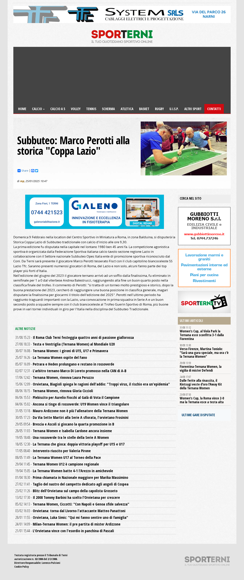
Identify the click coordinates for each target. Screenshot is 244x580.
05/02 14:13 (72, 504)
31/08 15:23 (74, 337)
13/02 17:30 (67, 497)
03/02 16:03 (70, 510)
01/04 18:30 (71, 477)
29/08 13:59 (201, 367)
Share (24, 170)
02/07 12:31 (70, 370)
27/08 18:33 (65, 344)
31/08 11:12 (202, 333)
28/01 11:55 (71, 517)
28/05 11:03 (63, 430)
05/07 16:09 (64, 364)
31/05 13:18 (71, 410)
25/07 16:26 (51, 357)
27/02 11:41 (71, 484)
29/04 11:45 (57, 464)
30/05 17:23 (71, 417)
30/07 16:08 (61, 350)
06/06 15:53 (67, 397)
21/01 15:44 (64, 530)
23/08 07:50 (202, 398)
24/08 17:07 (201, 382)
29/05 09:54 (64, 424)
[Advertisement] (122, 75)
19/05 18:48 (62, 437)
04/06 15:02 (72, 404)
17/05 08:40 (53, 450)
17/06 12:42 (54, 377)
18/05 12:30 (69, 444)
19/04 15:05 (64, 470)
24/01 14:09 (67, 524)
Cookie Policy (21, 566)
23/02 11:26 (66, 490)
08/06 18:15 (54, 390)
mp (22, 181)
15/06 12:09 (92, 384)
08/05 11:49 (58, 457)
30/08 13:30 (204, 351)
